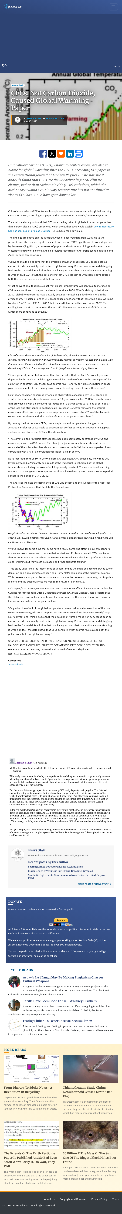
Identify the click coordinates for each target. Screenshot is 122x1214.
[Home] (14, 7)
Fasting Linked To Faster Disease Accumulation (55, 866)
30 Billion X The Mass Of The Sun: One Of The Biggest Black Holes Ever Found (89, 1157)
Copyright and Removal (73, 1199)
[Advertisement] (61, 39)
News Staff (34, 118)
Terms (115, 1199)
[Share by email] (61, 154)
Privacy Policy (99, 1199)
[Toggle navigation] (113, 6)
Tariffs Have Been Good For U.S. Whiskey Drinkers (60, 1001)
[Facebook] (3, 65)
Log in (117, 67)
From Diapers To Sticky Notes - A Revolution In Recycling (28, 1089)
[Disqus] (61, 710)
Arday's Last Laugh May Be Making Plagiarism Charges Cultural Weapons (63, 979)
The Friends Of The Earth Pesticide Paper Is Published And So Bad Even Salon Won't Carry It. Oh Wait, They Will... (30, 1159)
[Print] (79, 154)
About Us (49, 1199)
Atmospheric (18, 85)
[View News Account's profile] (17, 120)
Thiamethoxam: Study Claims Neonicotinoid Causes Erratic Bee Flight (87, 1091)
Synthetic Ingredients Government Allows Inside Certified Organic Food (66, 876)
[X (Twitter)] (6, 65)
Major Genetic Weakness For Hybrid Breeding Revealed (60, 871)
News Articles (55, 118)
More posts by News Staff (93, 884)
